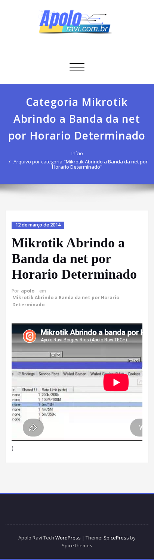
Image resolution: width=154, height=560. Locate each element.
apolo (27, 291)
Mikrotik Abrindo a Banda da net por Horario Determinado (74, 258)
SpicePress (116, 537)
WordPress (68, 537)
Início (77, 153)
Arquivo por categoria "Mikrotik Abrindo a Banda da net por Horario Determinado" (80, 164)
